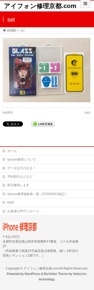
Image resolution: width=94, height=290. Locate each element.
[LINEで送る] (43, 124)
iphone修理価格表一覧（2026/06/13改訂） (37, 194)
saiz (87, 112)
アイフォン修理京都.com (40, 5)
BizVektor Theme (56, 274)
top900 (8, 112)
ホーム (12, 151)
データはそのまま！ (21, 168)
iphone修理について (21, 159)
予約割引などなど (19, 176)
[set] (46, 70)
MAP (10, 202)
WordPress (32, 274)
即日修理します (18, 185)
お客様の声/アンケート (23, 211)
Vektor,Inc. (80, 274)
